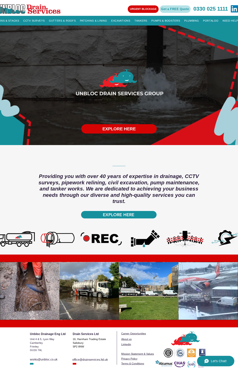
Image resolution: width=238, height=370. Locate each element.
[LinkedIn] (234, 8)
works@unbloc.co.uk (43, 359)
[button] (143, 9)
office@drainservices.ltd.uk (90, 359)
